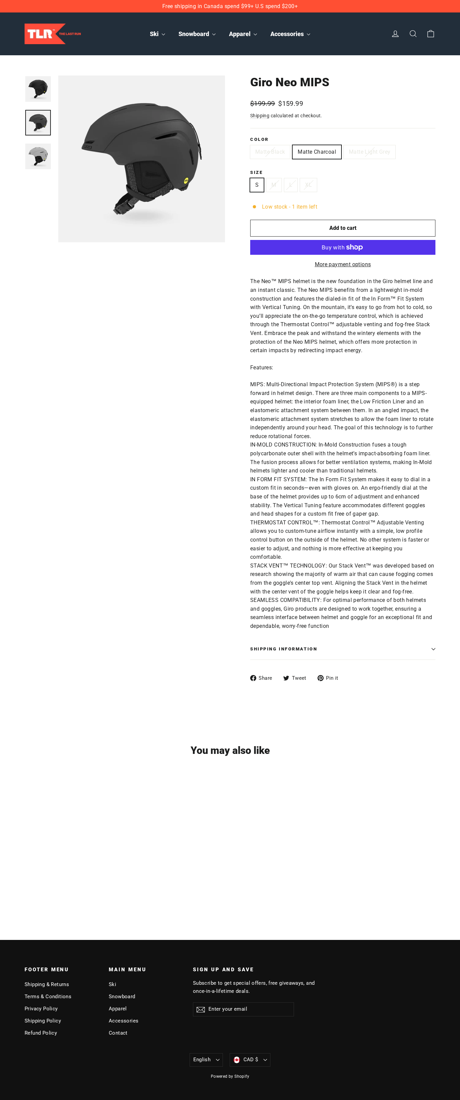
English (202, 1060)
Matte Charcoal (317, 152)
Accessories (287, 33)
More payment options (343, 264)
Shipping (259, 115)
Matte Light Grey (369, 152)
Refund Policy (41, 1033)
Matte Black (270, 152)
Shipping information (283, 648)
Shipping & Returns (47, 984)
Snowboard (194, 33)
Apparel (240, 33)
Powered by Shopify (230, 1076)
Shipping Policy (43, 1021)
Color (259, 139)
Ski (155, 33)
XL (308, 185)
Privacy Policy (41, 1009)
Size (256, 172)
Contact (118, 1033)
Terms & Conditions (48, 997)
